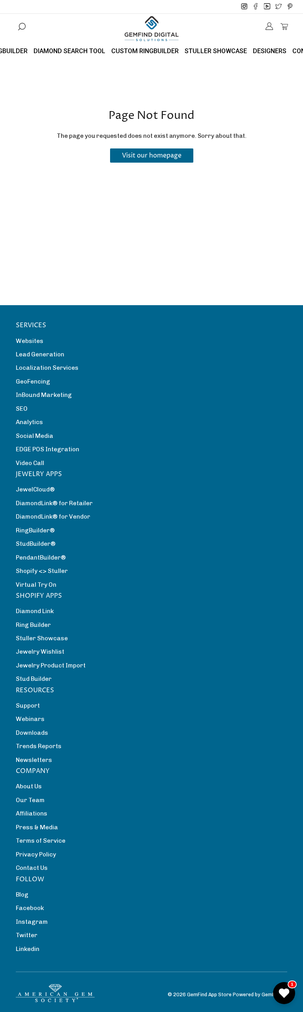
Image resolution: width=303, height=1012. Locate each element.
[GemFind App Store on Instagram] (244, 6)
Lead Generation (40, 354)
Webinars (30, 719)
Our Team (30, 800)
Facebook (30, 908)
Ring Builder (33, 624)
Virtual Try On (36, 584)
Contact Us (32, 867)
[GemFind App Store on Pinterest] (290, 6)
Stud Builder (34, 678)
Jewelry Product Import (51, 665)
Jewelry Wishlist (40, 651)
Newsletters (34, 760)
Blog (22, 894)
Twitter (26, 935)
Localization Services (47, 367)
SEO (22, 408)
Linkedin (27, 949)
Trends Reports (39, 746)
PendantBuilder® (41, 557)
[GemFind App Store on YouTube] (267, 6)
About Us (29, 786)
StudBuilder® (36, 543)
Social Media (34, 435)
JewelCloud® (35, 489)
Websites (29, 341)
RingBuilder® (35, 530)
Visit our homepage (151, 155)
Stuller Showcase (42, 638)
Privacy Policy (36, 854)
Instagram (32, 921)
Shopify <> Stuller (42, 571)
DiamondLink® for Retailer (54, 503)
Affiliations (31, 813)
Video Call (30, 463)
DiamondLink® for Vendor (53, 516)
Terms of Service (40, 840)
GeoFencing (33, 381)
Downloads (32, 732)
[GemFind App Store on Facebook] (256, 6)
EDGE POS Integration (47, 449)
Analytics (29, 422)
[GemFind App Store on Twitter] (278, 6)
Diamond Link (35, 611)
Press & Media (37, 827)
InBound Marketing (44, 394)
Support (28, 705)
